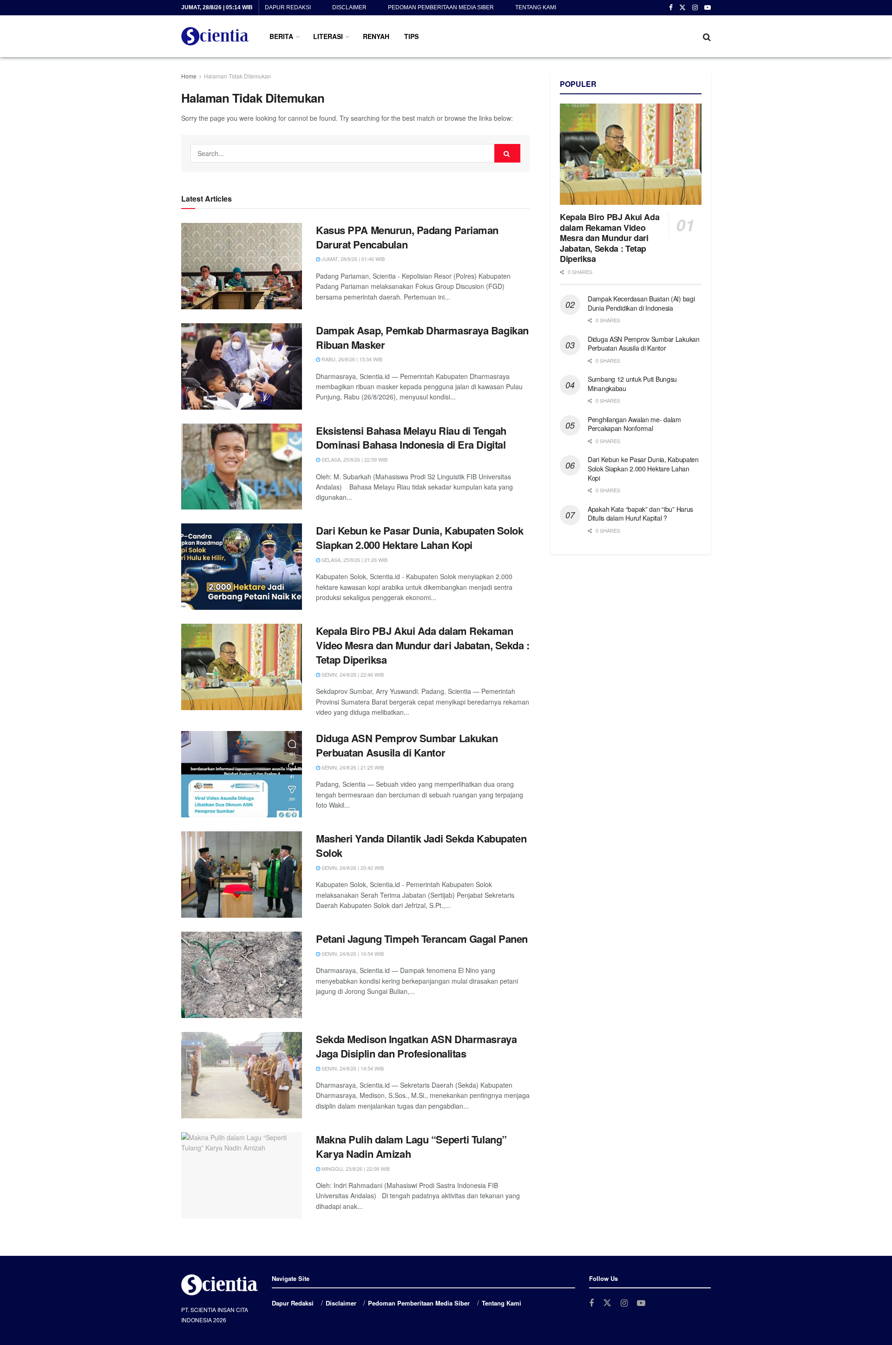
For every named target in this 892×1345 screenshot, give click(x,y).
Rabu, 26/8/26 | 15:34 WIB (351, 359)
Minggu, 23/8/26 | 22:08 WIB (355, 1168)
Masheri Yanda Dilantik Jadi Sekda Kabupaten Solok (421, 845)
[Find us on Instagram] (695, 8)
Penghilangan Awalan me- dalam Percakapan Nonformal (634, 424)
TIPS (411, 36)
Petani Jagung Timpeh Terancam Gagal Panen (422, 938)
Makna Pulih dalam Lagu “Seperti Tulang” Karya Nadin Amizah (411, 1146)
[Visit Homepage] (215, 36)
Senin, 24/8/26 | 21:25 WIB (352, 767)
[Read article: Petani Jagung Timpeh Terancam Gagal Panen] (241, 975)
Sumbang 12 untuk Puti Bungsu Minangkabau (632, 383)
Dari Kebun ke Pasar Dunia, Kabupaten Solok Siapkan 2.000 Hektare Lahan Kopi (420, 537)
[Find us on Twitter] (682, 8)
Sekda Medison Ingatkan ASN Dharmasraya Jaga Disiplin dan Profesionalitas (416, 1046)
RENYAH (376, 36)
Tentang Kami (535, 7)
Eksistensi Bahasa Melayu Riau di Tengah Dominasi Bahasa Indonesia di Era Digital (411, 437)
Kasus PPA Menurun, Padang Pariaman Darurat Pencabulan (407, 237)
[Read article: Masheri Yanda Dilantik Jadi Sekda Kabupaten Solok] (241, 874)
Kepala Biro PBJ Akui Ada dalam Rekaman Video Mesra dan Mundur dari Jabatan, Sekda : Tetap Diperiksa (423, 645)
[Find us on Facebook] (671, 8)
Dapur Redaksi (288, 7)
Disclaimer (349, 7)
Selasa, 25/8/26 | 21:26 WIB (353, 559)
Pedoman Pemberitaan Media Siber (441, 7)
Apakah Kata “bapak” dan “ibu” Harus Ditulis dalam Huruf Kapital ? (640, 513)
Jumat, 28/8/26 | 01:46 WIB (352, 258)
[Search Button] (707, 36)
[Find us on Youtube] (707, 8)
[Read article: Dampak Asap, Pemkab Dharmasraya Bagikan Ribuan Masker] (241, 366)
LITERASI (328, 36)
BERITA (281, 36)
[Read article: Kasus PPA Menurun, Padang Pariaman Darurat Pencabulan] (241, 266)
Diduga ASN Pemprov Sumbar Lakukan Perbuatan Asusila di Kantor (407, 745)
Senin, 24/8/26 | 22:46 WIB (352, 674)
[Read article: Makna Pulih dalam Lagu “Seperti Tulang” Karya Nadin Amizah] (241, 1175)
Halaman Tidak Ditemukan (237, 76)
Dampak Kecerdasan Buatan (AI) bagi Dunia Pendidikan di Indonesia (641, 303)
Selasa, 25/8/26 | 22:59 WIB (353, 459)
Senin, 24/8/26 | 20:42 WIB (352, 867)
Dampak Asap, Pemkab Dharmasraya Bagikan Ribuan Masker (422, 337)
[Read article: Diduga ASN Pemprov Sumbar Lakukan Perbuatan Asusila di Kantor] (241, 774)
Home (189, 76)
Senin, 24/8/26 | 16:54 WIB (352, 953)
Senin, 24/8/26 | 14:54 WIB (352, 1068)
